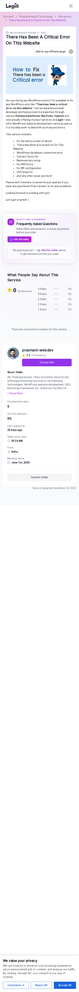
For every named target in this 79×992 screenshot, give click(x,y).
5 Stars (42, 288)
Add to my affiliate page (51, 51)
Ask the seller (21, 239)
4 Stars (42, 294)
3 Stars (42, 299)
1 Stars (42, 309)
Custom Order (39, 477)
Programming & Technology (36, 16)
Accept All (64, 985)
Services (8, 16)
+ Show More (15, 393)
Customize (14, 985)
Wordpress (64, 16)
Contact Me (47, 362)
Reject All (41, 985)
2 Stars (42, 304)
